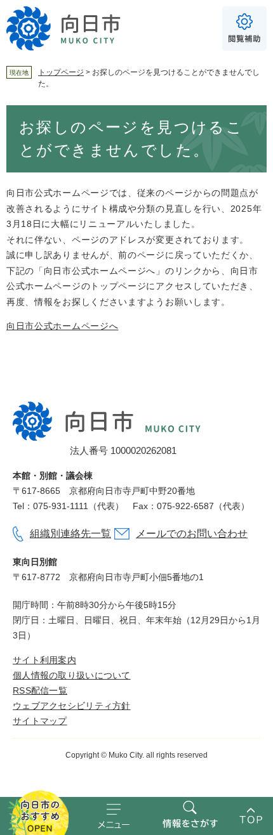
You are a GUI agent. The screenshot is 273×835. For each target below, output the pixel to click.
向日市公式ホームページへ (62, 326)
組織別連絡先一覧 (70, 533)
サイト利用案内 (44, 660)
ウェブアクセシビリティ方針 (72, 706)
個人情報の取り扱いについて (72, 675)
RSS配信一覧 (40, 690)
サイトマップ (40, 721)
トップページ (61, 72)
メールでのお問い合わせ (192, 533)
